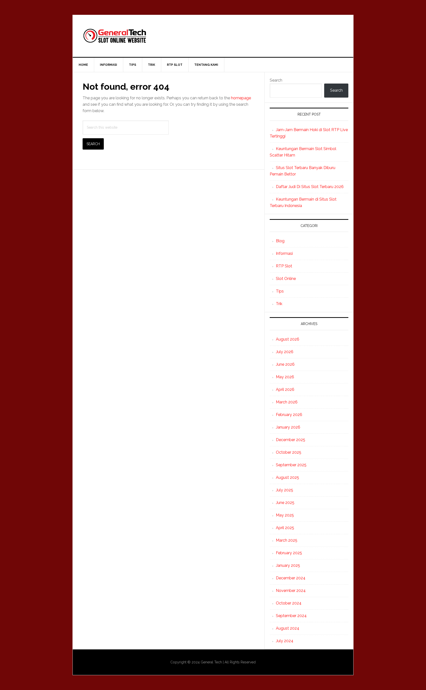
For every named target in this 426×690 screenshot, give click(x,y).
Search (276, 80)
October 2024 (289, 603)
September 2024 (291, 615)
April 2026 (285, 389)
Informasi (284, 253)
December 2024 (290, 578)
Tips (280, 291)
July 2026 (284, 351)
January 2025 (288, 565)
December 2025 (290, 439)
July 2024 (284, 640)
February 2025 (289, 553)
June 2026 (285, 364)
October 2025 (288, 452)
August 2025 (287, 477)
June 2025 (285, 502)
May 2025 (285, 515)
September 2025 (291, 465)
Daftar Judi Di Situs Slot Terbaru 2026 (310, 186)
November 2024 (291, 590)
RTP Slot (284, 266)
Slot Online (286, 278)
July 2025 (284, 490)
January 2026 (288, 427)
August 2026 (287, 339)
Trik (279, 303)
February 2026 (289, 414)
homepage (241, 98)
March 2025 (286, 540)
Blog (280, 241)
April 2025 (285, 527)
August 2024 (287, 628)
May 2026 (285, 377)
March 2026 (287, 402)
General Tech (213, 36)
